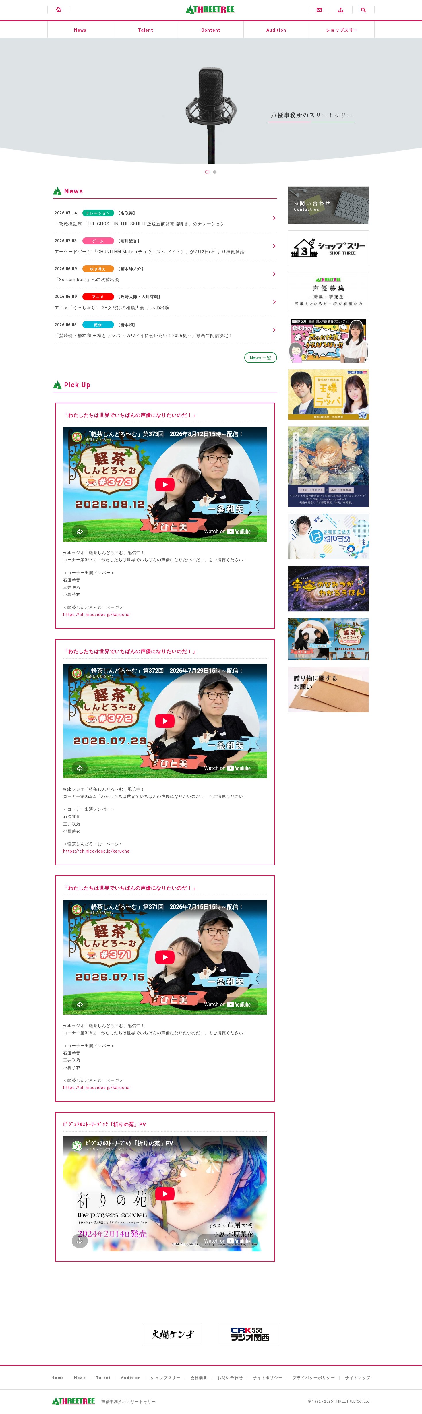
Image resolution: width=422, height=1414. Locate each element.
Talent (145, 30)
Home (57, 1378)
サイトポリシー (268, 1378)
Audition (276, 30)
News (80, 30)
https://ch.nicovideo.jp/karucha (96, 614)
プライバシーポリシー (314, 1378)
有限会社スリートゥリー (209, 17)
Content (210, 30)
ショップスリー (342, 30)
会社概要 (199, 1378)
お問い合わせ (230, 1378)
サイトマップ (358, 1378)
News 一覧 (261, 358)
